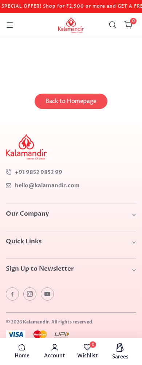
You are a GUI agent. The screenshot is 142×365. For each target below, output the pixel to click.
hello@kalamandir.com (47, 185)
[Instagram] (29, 294)
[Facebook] (12, 294)
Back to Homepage (71, 101)
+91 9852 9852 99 (38, 172)
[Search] (112, 25)
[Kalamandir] (71, 25)
